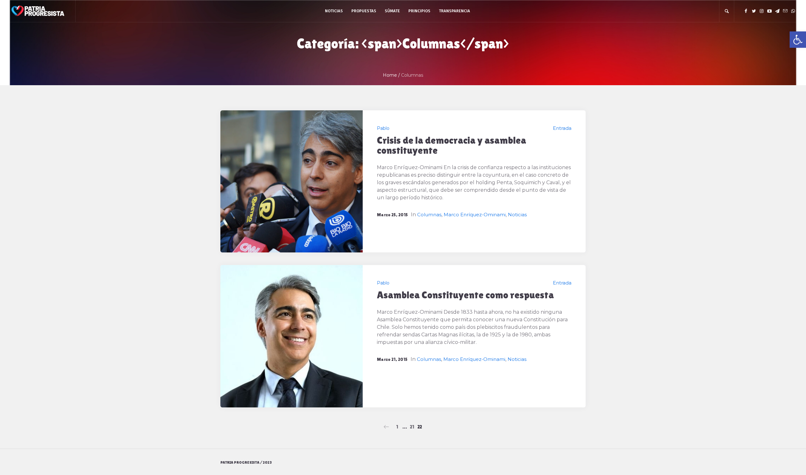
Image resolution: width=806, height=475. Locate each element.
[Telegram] (777, 11)
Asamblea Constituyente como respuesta (465, 295)
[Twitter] (754, 11)
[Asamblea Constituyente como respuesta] (291, 336)
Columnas (429, 215)
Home (390, 75)
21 (412, 427)
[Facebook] (746, 11)
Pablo (383, 128)
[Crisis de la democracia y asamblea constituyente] (291, 181)
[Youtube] (769, 11)
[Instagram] (761, 11)
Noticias (517, 215)
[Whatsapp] (793, 11)
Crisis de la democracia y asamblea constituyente (451, 145)
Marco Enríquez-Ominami (475, 215)
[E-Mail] (785, 11)
